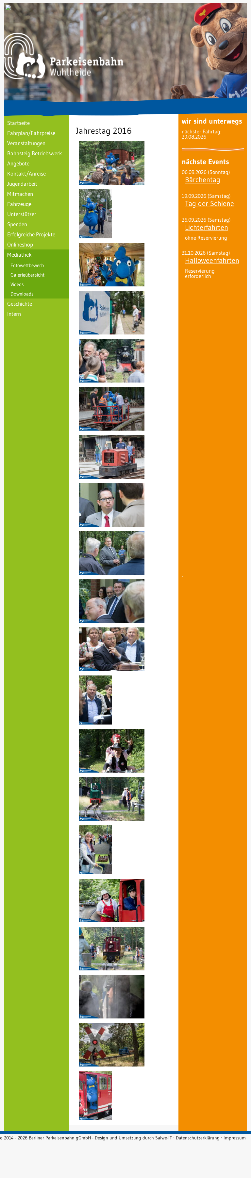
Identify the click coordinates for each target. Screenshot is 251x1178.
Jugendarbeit (22, 183)
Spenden (17, 224)
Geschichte (19, 303)
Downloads (22, 294)
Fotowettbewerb (27, 265)
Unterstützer (21, 214)
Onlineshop (20, 244)
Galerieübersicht (27, 275)
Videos (17, 284)
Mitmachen (20, 193)
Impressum (235, 1138)
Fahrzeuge (19, 203)
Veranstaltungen (26, 143)
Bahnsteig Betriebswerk (34, 153)
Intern (14, 313)
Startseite (18, 122)
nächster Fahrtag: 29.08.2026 (201, 134)
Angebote (18, 163)
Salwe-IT (163, 1138)
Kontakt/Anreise (26, 173)
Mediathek (19, 254)
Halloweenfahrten (212, 260)
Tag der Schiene (209, 203)
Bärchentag (202, 179)
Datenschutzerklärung (198, 1138)
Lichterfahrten (206, 227)
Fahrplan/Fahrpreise (31, 132)
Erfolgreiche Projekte (31, 234)
